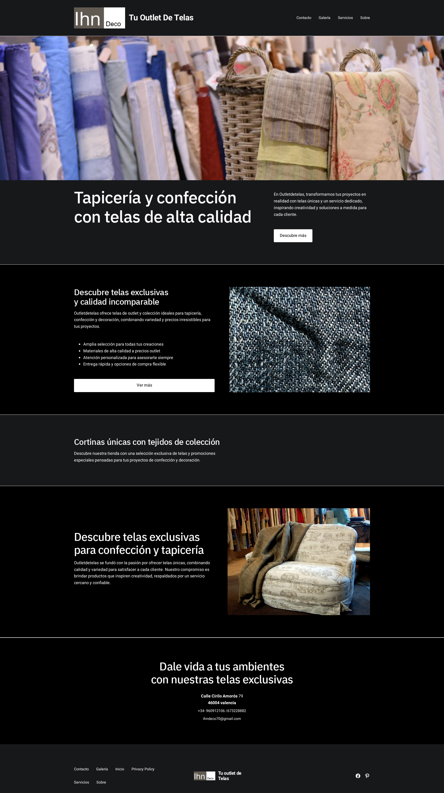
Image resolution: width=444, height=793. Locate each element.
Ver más (144, 385)
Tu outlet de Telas (161, 18)
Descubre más (293, 235)
